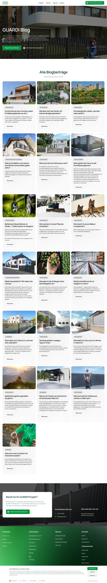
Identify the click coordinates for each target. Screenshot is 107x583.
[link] (19, 92)
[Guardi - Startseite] (5, 2)
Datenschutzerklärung (93, 581)
